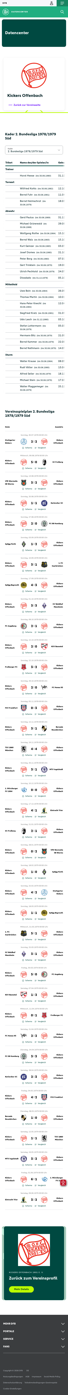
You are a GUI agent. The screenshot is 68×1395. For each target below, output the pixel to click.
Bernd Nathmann (29, 348)
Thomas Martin (28, 297)
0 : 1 (34, 1015)
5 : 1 (34, 933)
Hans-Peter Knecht (30, 303)
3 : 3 (34, 605)
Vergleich (42, 448)
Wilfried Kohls (28, 188)
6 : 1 (34, 1179)
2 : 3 (34, 1076)
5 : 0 (34, 462)
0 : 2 (34, 851)
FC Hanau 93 (57, 688)
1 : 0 (34, 872)
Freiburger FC (11, 667)
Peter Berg (26, 258)
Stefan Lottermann (30, 325)
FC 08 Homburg (56, 524)
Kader (10, 149)
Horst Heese (27, 175)
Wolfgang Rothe (29, 233)
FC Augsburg (10, 626)
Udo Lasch (26, 319)
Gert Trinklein (27, 265)
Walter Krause (28, 361)
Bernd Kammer (28, 342)
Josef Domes (27, 252)
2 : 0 (34, 523)
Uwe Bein (25, 291)
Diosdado (25, 278)
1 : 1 (34, 503)
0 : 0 (34, 790)
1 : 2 (34, 544)
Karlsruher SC (57, 503)
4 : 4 (34, 749)
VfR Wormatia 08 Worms (11, 482)
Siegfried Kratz (28, 313)
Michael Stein (27, 380)
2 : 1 (34, 626)
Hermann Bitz (27, 335)
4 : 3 (34, 585)
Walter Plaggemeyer (32, 386)
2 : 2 (34, 441)
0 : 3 (34, 708)
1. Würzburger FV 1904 (11, 790)
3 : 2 (34, 482)
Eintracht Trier (56, 810)
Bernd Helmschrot (30, 201)
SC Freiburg (58, 462)
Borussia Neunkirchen (57, 728)
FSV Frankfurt (11, 708)
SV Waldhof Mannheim (58, 605)
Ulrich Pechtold (29, 271)
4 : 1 (34, 810)
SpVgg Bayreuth (12, 585)
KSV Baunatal (57, 647)
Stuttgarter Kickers (10, 441)
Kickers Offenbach (58, 441)
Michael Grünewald (31, 223)
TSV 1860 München (9, 749)
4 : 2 (34, 892)
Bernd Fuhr (26, 194)
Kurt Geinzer (27, 246)
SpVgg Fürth (10, 544)
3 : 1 (34, 564)
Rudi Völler (26, 367)
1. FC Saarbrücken (57, 564)
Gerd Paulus (27, 217)
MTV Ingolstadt (56, 769)
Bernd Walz (26, 239)
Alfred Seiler (27, 373)
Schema (28, 448)
